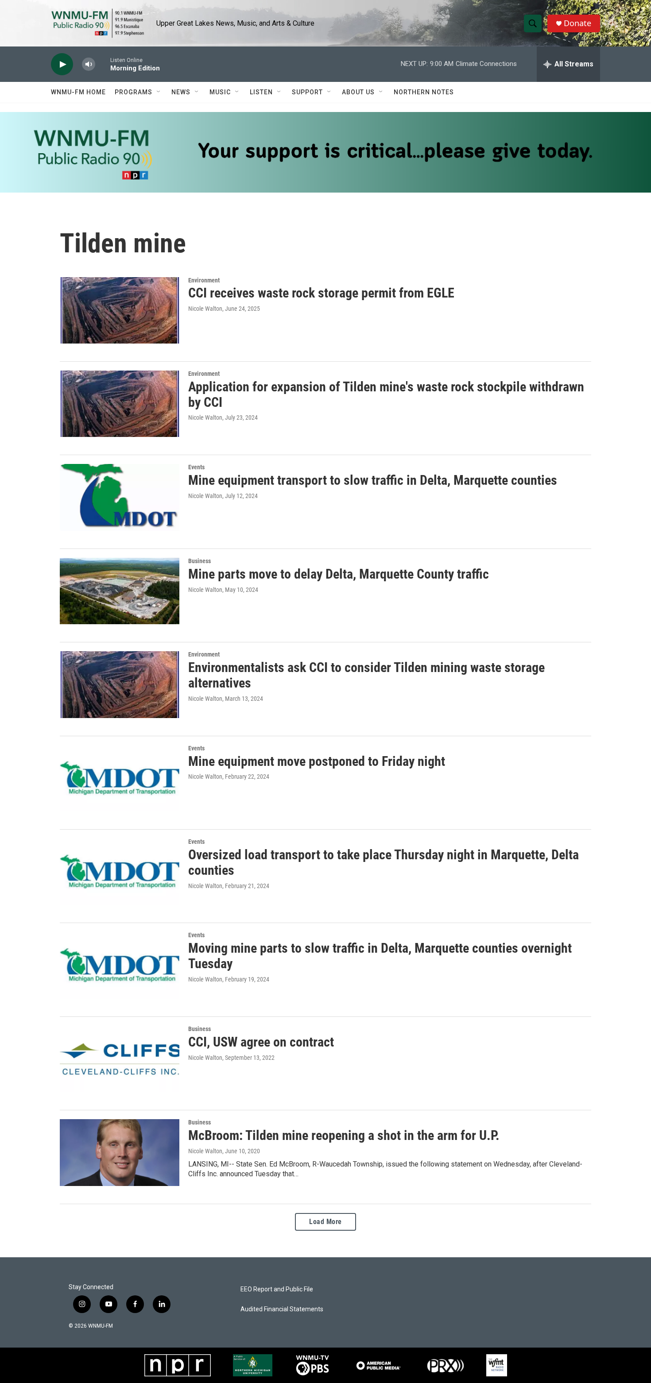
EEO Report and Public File (276, 1289)
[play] (62, 64)
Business (199, 560)
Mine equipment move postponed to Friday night (316, 761)
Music (220, 92)
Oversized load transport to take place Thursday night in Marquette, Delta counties (383, 862)
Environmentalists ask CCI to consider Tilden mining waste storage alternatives (366, 675)
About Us (358, 92)
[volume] (88, 64)
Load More (325, 1221)
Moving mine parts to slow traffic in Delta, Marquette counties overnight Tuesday (380, 955)
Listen (261, 92)
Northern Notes (424, 92)
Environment (204, 280)
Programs (133, 92)
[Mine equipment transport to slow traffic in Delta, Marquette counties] (119, 497)
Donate (577, 23)
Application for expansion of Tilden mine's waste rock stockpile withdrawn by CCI (386, 394)
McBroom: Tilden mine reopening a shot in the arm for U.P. (344, 1135)
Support (307, 92)
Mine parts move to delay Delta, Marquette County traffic (338, 574)
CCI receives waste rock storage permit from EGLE (321, 293)
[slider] (102, 64)
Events (196, 467)
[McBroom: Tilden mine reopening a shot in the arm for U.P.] (119, 1152)
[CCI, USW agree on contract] (119, 1059)
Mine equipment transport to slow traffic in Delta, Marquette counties (372, 480)
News (180, 92)
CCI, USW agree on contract (261, 1042)
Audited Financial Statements (281, 1309)
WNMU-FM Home (78, 92)
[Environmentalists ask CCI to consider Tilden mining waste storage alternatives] (119, 684)
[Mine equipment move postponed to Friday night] (119, 778)
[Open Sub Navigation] (159, 92)
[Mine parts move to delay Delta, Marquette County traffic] (119, 591)
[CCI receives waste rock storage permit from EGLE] (119, 310)
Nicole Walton (205, 308)
